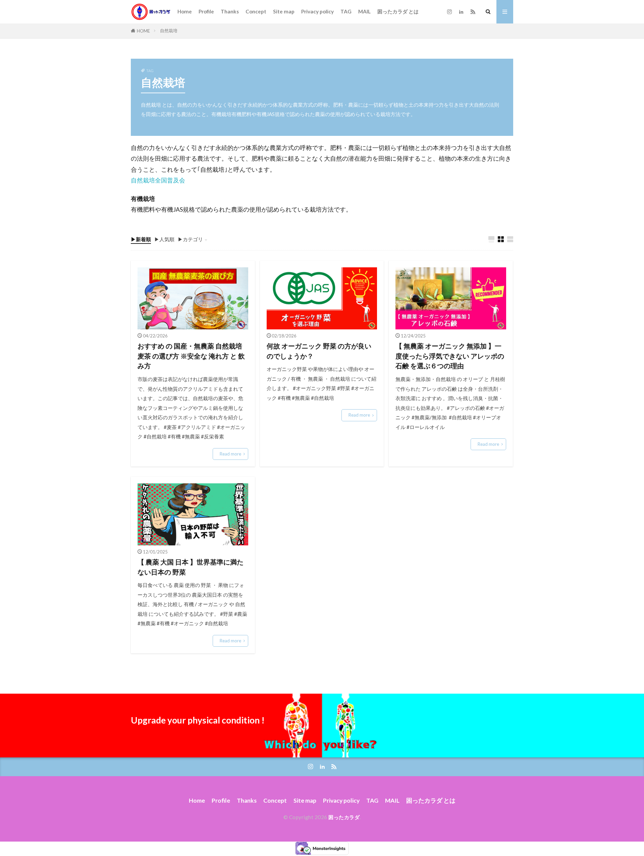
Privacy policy (317, 11)
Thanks (230, 11)
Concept (256, 11)
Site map (283, 11)
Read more (230, 454)
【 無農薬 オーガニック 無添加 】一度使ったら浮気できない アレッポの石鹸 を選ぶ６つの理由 (449, 356)
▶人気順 (164, 239)
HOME (143, 31)
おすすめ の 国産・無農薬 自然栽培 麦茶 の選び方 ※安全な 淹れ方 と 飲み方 (191, 356)
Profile (206, 11)
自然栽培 (168, 30)
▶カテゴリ (190, 239)
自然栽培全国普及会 (158, 180)
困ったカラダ (344, 817)
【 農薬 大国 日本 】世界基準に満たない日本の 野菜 (191, 567)
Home (184, 11)
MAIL (364, 11)
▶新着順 (141, 239)
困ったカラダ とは (398, 11)
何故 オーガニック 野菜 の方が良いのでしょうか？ (319, 351)
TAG (346, 11)
